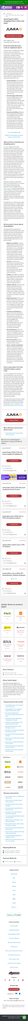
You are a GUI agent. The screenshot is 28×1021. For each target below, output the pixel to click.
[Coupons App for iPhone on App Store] (20, 994)
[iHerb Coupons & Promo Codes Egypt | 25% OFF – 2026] (7, 613)
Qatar (14, 894)
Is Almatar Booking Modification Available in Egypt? (14, 836)
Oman (14, 890)
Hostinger (21, 634)
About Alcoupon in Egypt (14, 942)
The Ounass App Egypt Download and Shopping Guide (15, 816)
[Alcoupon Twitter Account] (9, 980)
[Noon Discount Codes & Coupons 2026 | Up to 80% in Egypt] (7, 627)
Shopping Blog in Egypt (14, 934)
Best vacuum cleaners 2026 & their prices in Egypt (14, 742)
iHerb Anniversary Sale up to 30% (14, 1)
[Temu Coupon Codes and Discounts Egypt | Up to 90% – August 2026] (21, 613)
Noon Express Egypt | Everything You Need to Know (15, 828)
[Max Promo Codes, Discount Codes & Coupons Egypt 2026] (8, 782)
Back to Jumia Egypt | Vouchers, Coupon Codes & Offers (14, 136)
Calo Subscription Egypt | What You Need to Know (14, 809)
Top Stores (6, 757)
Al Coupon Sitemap (14, 938)
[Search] (22, 7)
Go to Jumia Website (13, 132)
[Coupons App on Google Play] (16, 994)
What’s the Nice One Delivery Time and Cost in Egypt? (14, 820)
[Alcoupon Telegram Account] (23, 980)
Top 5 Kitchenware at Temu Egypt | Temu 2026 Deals (14, 706)
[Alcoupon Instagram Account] (5, 980)
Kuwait (14, 882)
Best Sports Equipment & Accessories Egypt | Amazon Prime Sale (14, 714)
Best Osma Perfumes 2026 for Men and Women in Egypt (15, 824)
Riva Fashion (7, 648)
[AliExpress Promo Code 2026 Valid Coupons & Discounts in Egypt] (21, 641)
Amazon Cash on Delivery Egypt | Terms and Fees (14, 801)
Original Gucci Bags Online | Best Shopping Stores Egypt (14, 719)
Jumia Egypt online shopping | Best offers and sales (14, 433)
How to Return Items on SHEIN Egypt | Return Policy (15, 797)
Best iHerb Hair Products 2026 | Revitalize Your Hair (13, 727)
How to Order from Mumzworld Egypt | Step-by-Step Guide (15, 832)
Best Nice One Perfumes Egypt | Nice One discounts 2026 (15, 731)
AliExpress (21, 648)
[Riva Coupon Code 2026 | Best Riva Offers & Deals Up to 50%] (7, 641)
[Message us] (24, 1017)
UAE (14, 878)
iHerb (7, 618)
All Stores (9, 13)
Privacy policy (14, 946)
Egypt (14, 898)
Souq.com (9, 188)
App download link (14, 989)
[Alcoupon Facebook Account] (14, 980)
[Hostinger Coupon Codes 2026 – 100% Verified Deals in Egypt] (21, 627)
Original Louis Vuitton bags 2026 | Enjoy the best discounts (14, 723)
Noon (7, 632)
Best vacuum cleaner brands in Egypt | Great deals (15, 738)
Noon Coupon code (14, 959)
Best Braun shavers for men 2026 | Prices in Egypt (14, 750)
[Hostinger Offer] (14, 477)
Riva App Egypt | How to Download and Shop (14, 805)
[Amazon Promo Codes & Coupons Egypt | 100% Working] (20, 782)
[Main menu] (25, 7)
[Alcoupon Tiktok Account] (18, 980)
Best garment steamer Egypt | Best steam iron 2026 (14, 746)
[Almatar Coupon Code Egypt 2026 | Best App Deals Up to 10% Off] (8, 787)
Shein (5, 188)
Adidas (19, 186)
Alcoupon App (14, 985)
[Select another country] (18, 7)
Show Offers (14, 420)
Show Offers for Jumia (14, 36)
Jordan (14, 903)
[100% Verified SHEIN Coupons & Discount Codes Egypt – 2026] (7, 656)
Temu (21, 620)
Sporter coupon (14, 967)
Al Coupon (6, 147)
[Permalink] (3, 466)
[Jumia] (14, 29)
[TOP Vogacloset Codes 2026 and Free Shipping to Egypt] (20, 787)
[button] (25, 2)
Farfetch (20, 661)
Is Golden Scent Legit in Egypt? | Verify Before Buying (14, 812)
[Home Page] (6, 7)
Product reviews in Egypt (14, 963)
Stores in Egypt (14, 926)
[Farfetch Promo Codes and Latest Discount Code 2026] (21, 656)
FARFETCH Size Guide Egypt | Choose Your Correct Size (15, 840)
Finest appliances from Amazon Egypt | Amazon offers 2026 (14, 709)
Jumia (7, 16)
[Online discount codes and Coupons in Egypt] (4, 13)
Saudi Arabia (14, 874)
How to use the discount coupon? (14, 950)
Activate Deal (14, 460)
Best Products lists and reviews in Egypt (15, 15)
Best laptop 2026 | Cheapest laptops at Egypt (15, 735)
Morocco (14, 907)
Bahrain (14, 886)
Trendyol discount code (14, 955)
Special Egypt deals (14, 930)
